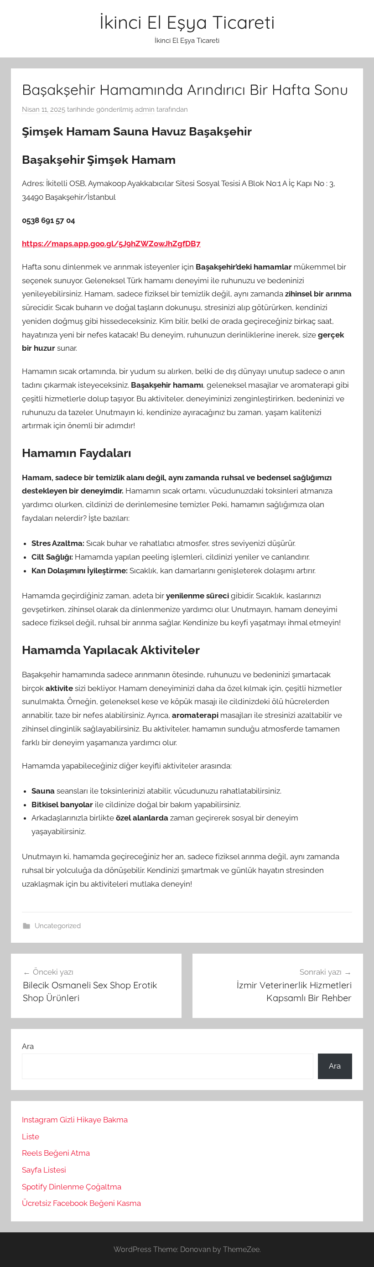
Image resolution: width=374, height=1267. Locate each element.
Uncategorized (58, 926)
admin (145, 109)
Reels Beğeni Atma (56, 1153)
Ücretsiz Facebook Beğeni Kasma (81, 1203)
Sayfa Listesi (44, 1169)
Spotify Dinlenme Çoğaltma (71, 1186)
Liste (30, 1136)
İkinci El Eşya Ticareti (187, 21)
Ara (28, 1046)
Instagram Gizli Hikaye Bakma (75, 1119)
